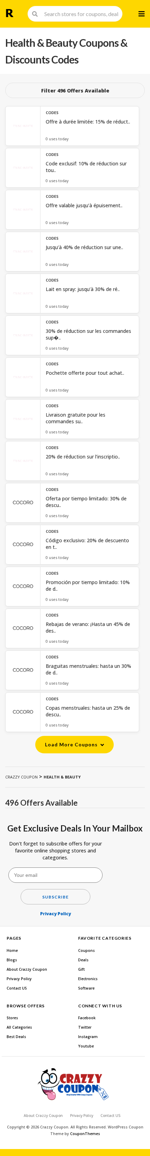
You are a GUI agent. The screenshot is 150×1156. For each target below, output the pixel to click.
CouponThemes (85, 1133)
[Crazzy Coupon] (9, 13)
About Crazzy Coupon (27, 969)
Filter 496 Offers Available (75, 90)
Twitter (84, 1027)
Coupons (86, 950)
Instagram (88, 1036)
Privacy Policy (55, 914)
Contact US (17, 988)
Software (86, 988)
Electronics (88, 978)
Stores (12, 1017)
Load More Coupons (72, 744)
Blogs (12, 959)
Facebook (87, 1017)
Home (12, 950)
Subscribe (55, 897)
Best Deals (16, 1036)
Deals (83, 959)
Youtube (86, 1046)
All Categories (19, 1027)
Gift (81, 969)
